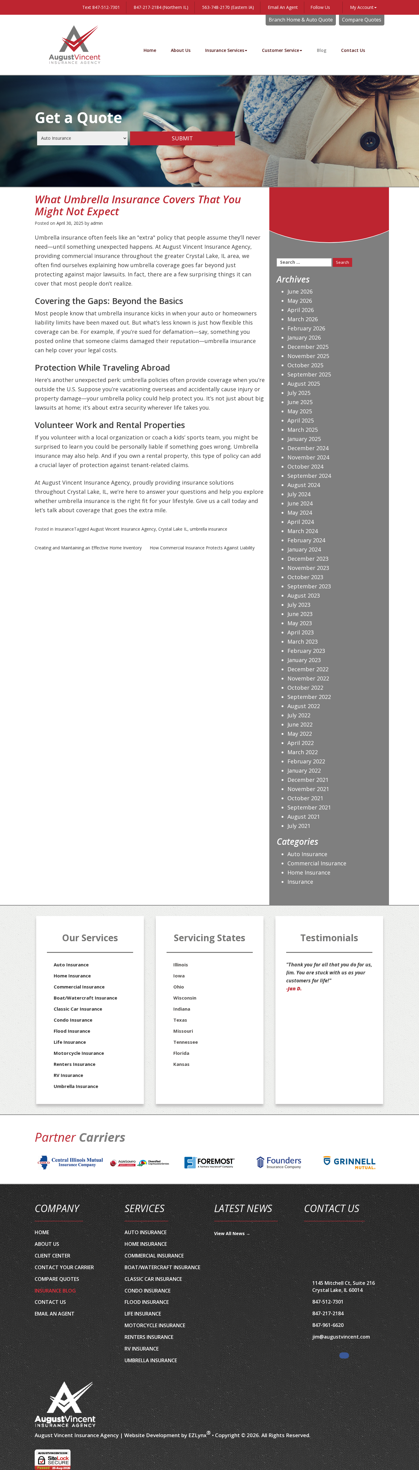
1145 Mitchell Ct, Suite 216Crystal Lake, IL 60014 (343, 1286)
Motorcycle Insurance (79, 1053)
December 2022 (308, 669)
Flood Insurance (72, 1031)
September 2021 (309, 807)
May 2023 (299, 623)
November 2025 (308, 356)
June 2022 (300, 724)
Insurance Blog (55, 1290)
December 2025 (308, 346)
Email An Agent (282, 7)
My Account (362, 7)
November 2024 (308, 457)
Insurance (64, 529)
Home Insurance (308, 872)
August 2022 (303, 706)
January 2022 (304, 770)
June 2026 (300, 291)
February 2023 (306, 650)
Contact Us (353, 50)
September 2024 (309, 475)
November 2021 (308, 789)
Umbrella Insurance (76, 1086)
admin (96, 223)
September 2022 (309, 696)
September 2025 (309, 374)
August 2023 (303, 595)
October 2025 (305, 365)
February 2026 (306, 328)
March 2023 (302, 641)
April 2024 (300, 521)
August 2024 (303, 485)
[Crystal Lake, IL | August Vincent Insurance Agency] (75, 44)
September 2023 (309, 586)
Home (150, 50)
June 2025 (300, 402)
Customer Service (280, 50)
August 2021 (303, 816)
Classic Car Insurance (78, 1009)
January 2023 (304, 660)
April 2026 (300, 310)
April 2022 (300, 743)
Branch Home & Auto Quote (301, 19)
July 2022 (298, 715)
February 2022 (306, 761)
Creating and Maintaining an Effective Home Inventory (88, 548)
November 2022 (308, 678)
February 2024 (306, 540)
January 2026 (304, 337)
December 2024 (308, 448)
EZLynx (197, 1435)
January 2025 (304, 439)
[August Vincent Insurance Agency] (65, 1405)
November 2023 (308, 567)
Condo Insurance (73, 1020)
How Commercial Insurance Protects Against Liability (202, 548)
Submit (182, 138)
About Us (180, 50)
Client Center (52, 1255)
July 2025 (298, 392)
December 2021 (308, 779)
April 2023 (300, 632)
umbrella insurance (208, 529)
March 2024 (302, 531)
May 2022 (299, 733)
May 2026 (299, 300)
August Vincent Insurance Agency (123, 529)
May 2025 (299, 411)
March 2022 (302, 752)
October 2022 (305, 687)
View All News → (232, 1233)
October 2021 (305, 798)
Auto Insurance (307, 854)
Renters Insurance (74, 1064)
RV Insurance (68, 1075)
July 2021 (298, 825)
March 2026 (302, 319)
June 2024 (300, 503)
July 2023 (298, 604)
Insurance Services (224, 50)
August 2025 (303, 383)
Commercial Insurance (316, 863)
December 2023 (308, 558)
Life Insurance (70, 1042)
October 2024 (305, 466)
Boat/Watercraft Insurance (85, 998)
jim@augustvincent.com (341, 1336)
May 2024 (299, 512)
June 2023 (300, 614)
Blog (321, 50)
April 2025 (300, 420)
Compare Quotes (361, 19)
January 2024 (304, 549)
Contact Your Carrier (64, 1267)
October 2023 (305, 577)
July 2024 (298, 494)
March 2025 (302, 429)
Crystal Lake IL (172, 529)
